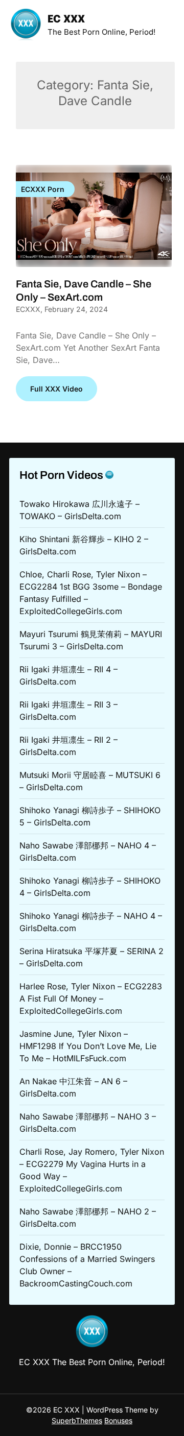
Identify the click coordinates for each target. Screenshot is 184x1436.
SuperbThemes (77, 1420)
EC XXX (66, 19)
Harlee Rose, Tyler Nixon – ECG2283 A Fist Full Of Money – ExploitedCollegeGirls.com (90, 998)
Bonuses (118, 1420)
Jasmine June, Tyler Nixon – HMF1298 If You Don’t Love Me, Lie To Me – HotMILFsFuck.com (87, 1046)
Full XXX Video (56, 388)
